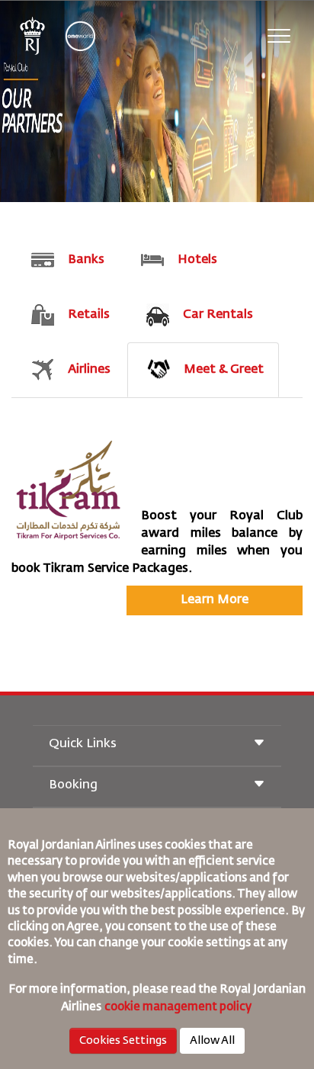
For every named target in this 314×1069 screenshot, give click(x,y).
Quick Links (83, 744)
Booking (73, 785)
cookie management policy (179, 1007)
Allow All (212, 1040)
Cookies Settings (123, 1040)
